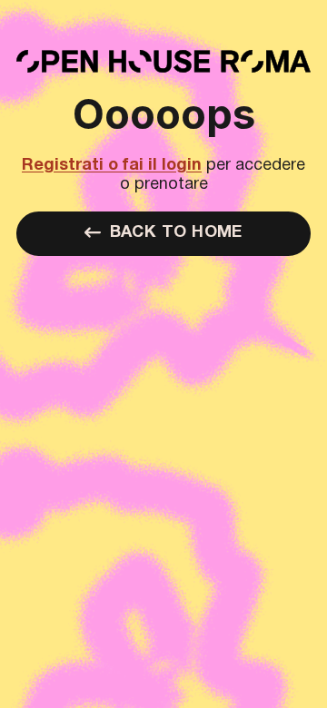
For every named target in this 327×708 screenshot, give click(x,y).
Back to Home (176, 233)
